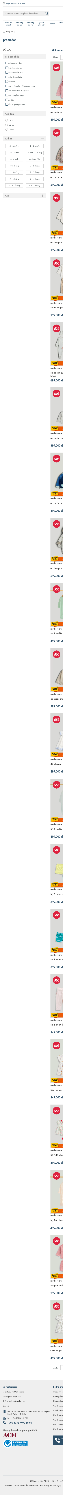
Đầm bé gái (56, 1089)
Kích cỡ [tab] (8, 138)
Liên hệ (6, 1405)
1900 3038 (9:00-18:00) (20, 1422)
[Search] (46, 13)
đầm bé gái (55, 764)
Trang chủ (9, 31)
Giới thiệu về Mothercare (13, 1391)
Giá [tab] (7, 195)
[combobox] (26, 13)
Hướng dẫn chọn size (12, 1396)
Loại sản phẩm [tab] (12, 56)
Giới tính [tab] (9, 113)
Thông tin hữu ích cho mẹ (13, 1400)
